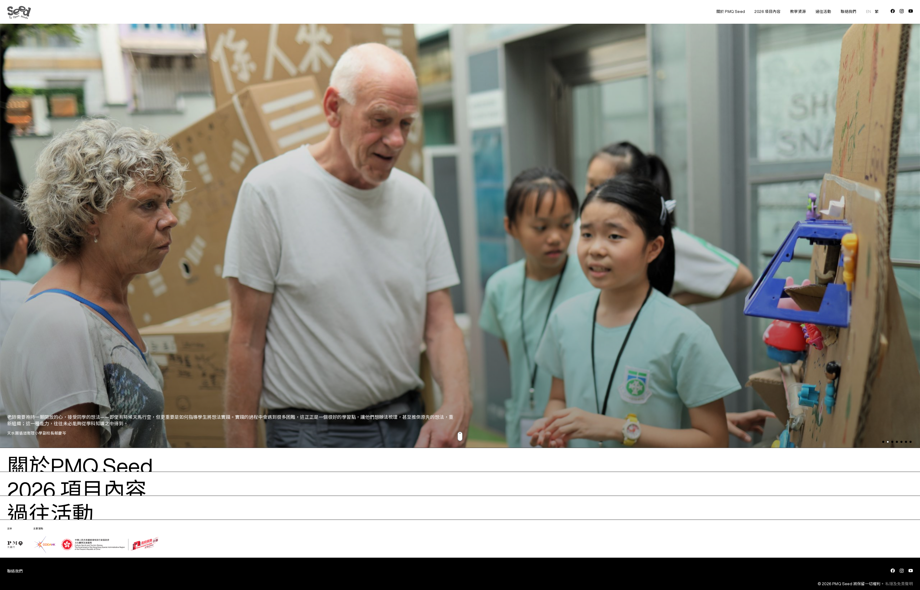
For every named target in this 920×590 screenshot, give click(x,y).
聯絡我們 (849, 11)
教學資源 (798, 11)
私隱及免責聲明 (899, 584)
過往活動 (823, 11)
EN (868, 11)
